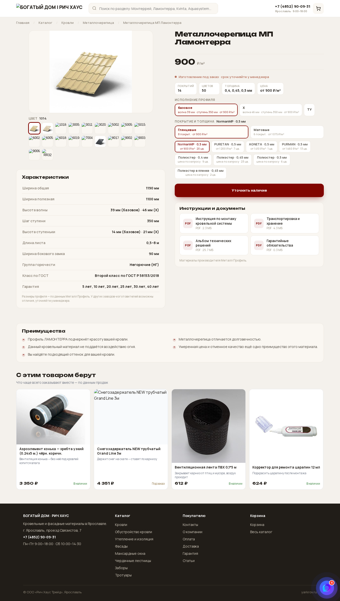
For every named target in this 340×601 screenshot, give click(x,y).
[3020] (100, 128)
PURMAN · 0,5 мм (295, 146)
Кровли (67, 22)
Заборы (121, 567)
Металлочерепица (98, 22)
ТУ (309, 109)
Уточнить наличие (249, 190)
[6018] (60, 141)
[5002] (113, 128)
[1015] (47, 128)
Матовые (269, 132)
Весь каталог (261, 531)
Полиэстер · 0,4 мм (193, 159)
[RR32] (47, 154)
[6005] (47, 141)
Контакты (190, 524)
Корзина (257, 524)
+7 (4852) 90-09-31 (292, 8)
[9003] (140, 141)
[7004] (87, 141)
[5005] (126, 128)
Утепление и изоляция (134, 539)
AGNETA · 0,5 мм (261, 146)
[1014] (34, 128)
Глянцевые (192, 132)
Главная (22, 22)
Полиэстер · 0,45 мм (232, 159)
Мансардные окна (130, 553)
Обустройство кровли (133, 531)
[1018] (60, 128)
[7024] (100, 141)
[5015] (140, 128)
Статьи (189, 560)
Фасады (121, 546)
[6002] (34, 141)
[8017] (113, 141)
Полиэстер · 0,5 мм (271, 159)
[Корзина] (318, 8)
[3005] (74, 128)
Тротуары (123, 575)
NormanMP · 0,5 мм (192, 146)
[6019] (74, 141)
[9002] (126, 141)
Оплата (189, 539)
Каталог (45, 22)
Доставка (191, 546)
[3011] (87, 128)
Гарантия (190, 553)
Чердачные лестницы (133, 560)
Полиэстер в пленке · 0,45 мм (201, 173)
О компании (192, 531)
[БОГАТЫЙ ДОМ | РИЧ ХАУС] (49, 8)
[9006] (34, 154)
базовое (206, 109)
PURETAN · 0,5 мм (227, 146)
